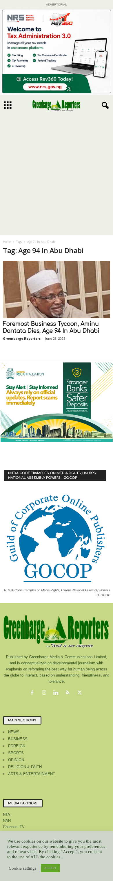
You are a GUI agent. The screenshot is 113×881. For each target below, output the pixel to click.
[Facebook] (33, 693)
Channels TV (14, 827)
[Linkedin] (57, 693)
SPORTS (16, 753)
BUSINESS (18, 739)
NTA (6, 814)
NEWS (13, 732)
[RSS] (69, 693)
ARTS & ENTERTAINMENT (31, 774)
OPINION (16, 760)
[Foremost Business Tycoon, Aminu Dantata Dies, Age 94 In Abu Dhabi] (56, 289)
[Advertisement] (56, 175)
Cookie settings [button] (23, 868)
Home (7, 242)
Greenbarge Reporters (22, 338)
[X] (80, 693)
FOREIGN (16, 746)
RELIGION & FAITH (25, 767)
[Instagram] (45, 693)
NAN (7, 820)
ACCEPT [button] (50, 868)
